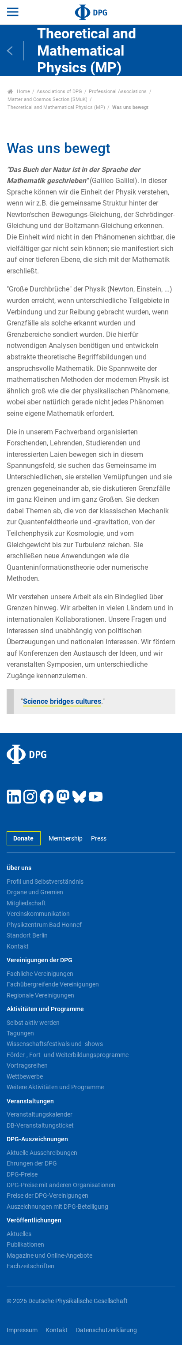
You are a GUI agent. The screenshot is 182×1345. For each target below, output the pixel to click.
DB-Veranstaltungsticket (40, 1125)
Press (98, 838)
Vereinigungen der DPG (39, 960)
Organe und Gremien (35, 892)
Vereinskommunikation (38, 913)
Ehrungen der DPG (32, 1163)
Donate (23, 838)
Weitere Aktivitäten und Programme (55, 1087)
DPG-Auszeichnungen (37, 1139)
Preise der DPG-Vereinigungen (47, 1195)
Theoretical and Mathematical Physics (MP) (56, 107)
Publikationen (25, 1244)
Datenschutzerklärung (106, 1330)
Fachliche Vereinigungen (40, 973)
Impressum (22, 1330)
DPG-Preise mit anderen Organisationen (61, 1184)
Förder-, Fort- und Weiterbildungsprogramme (68, 1054)
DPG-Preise (22, 1174)
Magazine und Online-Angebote (49, 1255)
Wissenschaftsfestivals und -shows (55, 1043)
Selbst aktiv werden (33, 1022)
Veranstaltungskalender (39, 1114)
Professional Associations (118, 91)
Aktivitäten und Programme (45, 1009)
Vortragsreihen (27, 1065)
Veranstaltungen (30, 1101)
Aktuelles (19, 1233)
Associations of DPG (59, 91)
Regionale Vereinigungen (40, 995)
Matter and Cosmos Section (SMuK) (47, 99)
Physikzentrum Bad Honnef (44, 924)
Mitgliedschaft (26, 903)
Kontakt (18, 946)
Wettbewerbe (25, 1076)
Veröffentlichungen (34, 1220)
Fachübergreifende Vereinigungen (53, 984)
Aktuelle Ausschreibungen (42, 1152)
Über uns (19, 868)
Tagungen (20, 1033)
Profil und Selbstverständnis (45, 881)
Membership (66, 838)
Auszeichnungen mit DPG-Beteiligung (57, 1206)
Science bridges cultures (62, 701)
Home (22, 91)
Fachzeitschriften (30, 1266)
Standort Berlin (27, 935)
